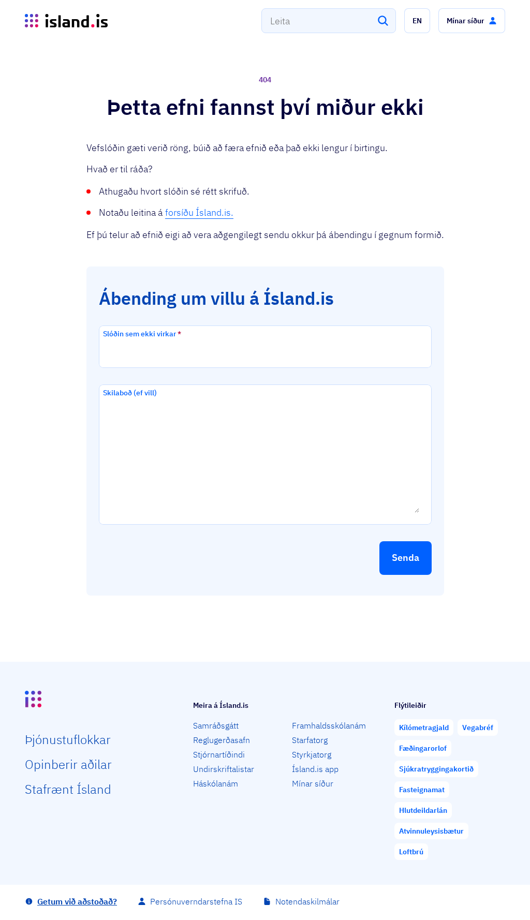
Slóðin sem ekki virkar (142, 334)
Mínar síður (312, 783)
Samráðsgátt (216, 725)
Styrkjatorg (311, 754)
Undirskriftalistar (223, 769)
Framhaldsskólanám (329, 725)
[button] (417, 20)
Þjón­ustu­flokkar (68, 739)
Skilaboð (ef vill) (130, 393)
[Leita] (383, 20)
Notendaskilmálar (307, 901)
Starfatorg (310, 740)
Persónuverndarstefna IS (196, 901)
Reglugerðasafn (221, 740)
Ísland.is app (315, 769)
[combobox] (328, 20)
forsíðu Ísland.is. (199, 212)
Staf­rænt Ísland (68, 789)
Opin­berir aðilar (68, 764)
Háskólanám (215, 783)
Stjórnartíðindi (219, 754)
